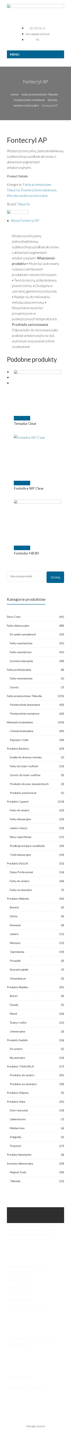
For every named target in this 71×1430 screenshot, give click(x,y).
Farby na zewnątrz (21, 890)
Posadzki (15, 960)
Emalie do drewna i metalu (26, 757)
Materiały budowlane (20, 722)
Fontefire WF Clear (29, 488)
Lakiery (14, 934)
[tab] (37, 220)
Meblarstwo (17, 1128)
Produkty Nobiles (17, 987)
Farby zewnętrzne (21, 652)
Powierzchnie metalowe (29, 100)
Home (15, 94)
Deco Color (14, 616)
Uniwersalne (17, 1031)
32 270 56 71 (17, 1286)
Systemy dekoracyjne (20, 1163)
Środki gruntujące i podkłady (27, 845)
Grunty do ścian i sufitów (25, 775)
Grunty (14, 687)
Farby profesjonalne (19, 669)
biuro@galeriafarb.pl (21, 1300)
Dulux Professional (21, 872)
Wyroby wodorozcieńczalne (27, 196)
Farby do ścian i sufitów (24, 766)
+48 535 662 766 (19, 1344)
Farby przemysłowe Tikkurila (39, 94)
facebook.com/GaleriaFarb (26, 1306)
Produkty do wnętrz (22, 1075)
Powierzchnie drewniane (25, 704)
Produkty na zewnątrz (23, 1084)
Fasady (14, 1004)
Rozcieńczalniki (19, 969)
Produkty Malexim (18, 898)
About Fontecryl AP (25, 220)
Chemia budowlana (21, 731)
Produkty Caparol (17, 801)
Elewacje (15, 925)
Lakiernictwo (18, 1119)
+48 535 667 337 (19, 1293)
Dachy (14, 916)
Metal (13, 1013)
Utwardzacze (18, 978)
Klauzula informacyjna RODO (27, 1388)
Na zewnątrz (17, 1057)
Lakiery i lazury (18, 828)
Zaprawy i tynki (19, 739)
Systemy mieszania (21, 661)
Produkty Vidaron (18, 1092)
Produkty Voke (16, 1101)
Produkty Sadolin (17, 1040)
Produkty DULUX (17, 863)
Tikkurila (23, 204)
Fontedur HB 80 (26, 553)
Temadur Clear (25, 423)
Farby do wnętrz (19, 810)
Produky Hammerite (19, 1154)
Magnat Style (18, 1172)
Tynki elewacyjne (20, 854)
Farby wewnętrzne (21, 643)
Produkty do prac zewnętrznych (29, 784)
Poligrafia (15, 1137)
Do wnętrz (16, 1048)
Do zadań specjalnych (23, 634)
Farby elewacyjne (20, 819)
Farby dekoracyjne (18, 625)
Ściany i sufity (18, 1022)
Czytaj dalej (22, 418)
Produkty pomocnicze (23, 792)
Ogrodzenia (17, 951)
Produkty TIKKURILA (20, 1066)
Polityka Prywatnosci (22, 1377)
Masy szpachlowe (20, 837)
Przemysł (15, 1146)
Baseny (14, 907)
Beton (14, 995)
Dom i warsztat (19, 1110)
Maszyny (15, 943)
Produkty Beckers (18, 748)
